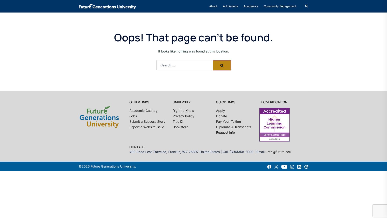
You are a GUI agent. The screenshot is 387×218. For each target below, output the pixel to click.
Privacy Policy (183, 116)
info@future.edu (279, 152)
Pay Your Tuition (228, 121)
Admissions (230, 6)
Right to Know (183, 111)
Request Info (225, 132)
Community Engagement (280, 6)
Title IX (178, 121)
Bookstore (180, 127)
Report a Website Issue (146, 127)
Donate (221, 116)
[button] (306, 6)
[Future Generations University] (107, 6)
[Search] (222, 65)
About (213, 6)
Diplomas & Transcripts (233, 127)
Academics (250, 6)
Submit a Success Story (147, 121)
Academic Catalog (143, 111)
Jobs (133, 116)
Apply (220, 111)
